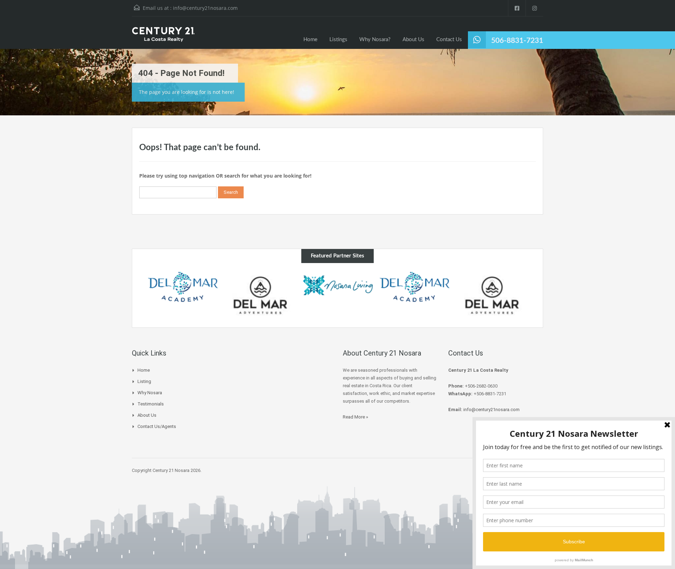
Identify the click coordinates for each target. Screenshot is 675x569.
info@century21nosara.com (205, 8)
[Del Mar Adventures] (260, 295)
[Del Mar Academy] (183, 287)
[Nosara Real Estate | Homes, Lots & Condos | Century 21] (163, 38)
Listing (144, 381)
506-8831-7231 (517, 40)
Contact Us (449, 39)
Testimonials (150, 404)
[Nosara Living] (337, 285)
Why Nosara (149, 392)
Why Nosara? (375, 39)
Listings (338, 39)
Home (310, 39)
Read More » (355, 417)
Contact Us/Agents (156, 426)
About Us (413, 39)
